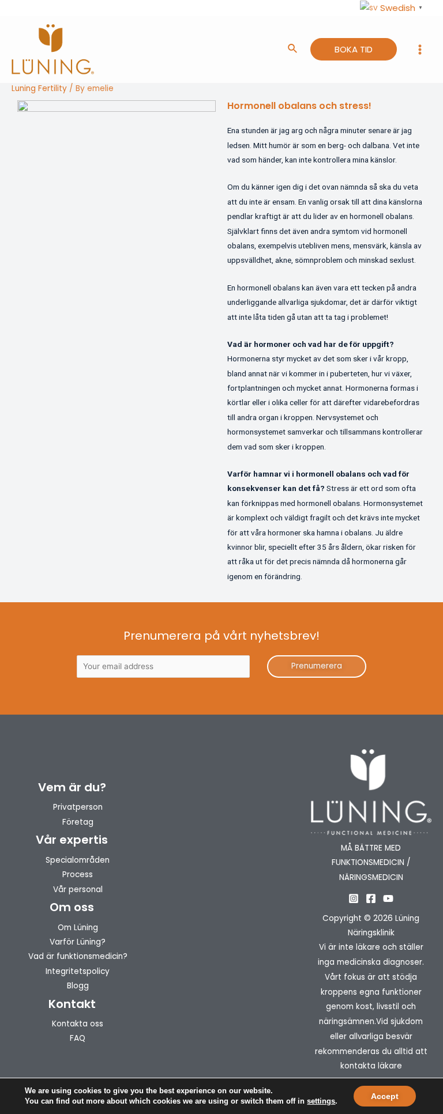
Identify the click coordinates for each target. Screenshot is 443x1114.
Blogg (78, 985)
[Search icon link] (293, 50)
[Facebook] (371, 898)
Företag (77, 822)
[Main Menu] (420, 50)
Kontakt (72, 1004)
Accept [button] (385, 1096)
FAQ (77, 1038)
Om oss (72, 907)
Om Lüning (78, 927)
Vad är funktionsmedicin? (77, 956)
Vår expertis (72, 840)
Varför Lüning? (78, 941)
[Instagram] (353, 898)
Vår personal (78, 889)
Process (77, 874)
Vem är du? (72, 787)
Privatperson (78, 807)
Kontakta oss (77, 1023)
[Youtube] (388, 898)
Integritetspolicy (78, 971)
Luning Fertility (39, 88)
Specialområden (78, 860)
